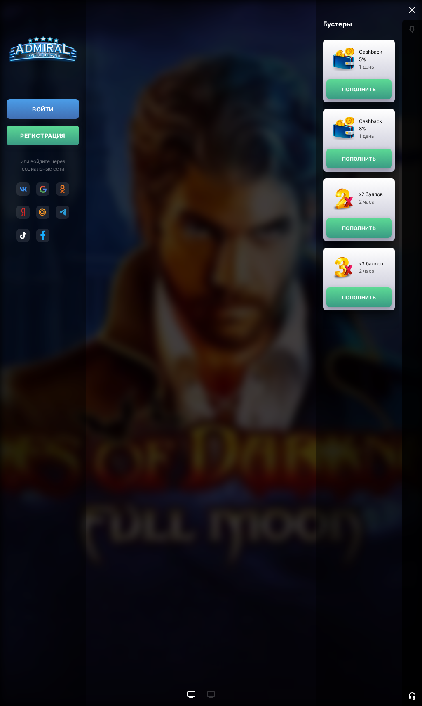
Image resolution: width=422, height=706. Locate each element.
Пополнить (359, 89)
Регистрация (43, 135)
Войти (42, 109)
